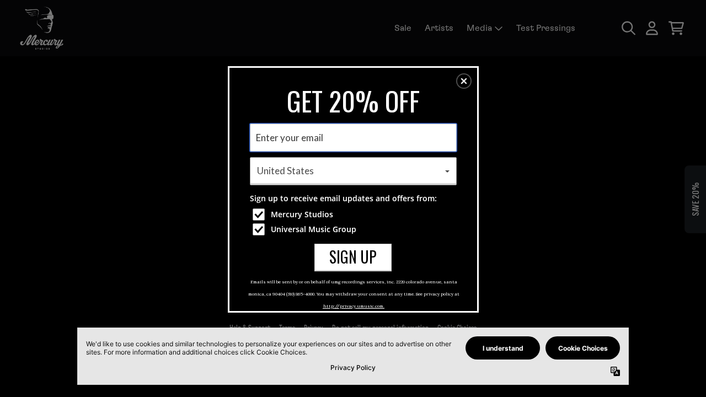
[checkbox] (355, 214)
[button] (463, 81)
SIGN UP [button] (353, 256)
